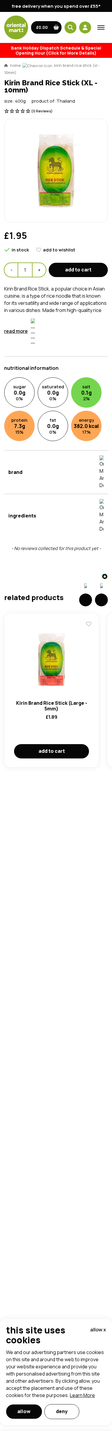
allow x (98, 1329)
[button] (46, 27)
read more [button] (16, 331)
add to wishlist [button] (59, 250)
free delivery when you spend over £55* (56, 6)
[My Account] (85, 27)
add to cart (78, 269)
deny (61, 1411)
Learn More (82, 1395)
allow (23, 1411)
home (15, 65)
